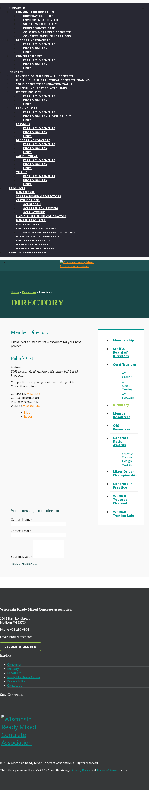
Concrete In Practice (123, 485)
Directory (121, 405)
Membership (123, 340)
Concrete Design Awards (120, 441)
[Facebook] (8, 705)
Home (15, 292)
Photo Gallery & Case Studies (47, 116)
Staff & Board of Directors (121, 352)
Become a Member (20, 646)
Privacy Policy (16, 681)
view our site (32, 406)
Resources (29, 292)
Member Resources (121, 415)
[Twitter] (23, 705)
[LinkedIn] (16, 705)
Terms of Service (107, 770)
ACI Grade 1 (127, 375)
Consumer (14, 664)
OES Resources (121, 427)
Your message (21, 557)
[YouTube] (12, 705)
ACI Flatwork (128, 396)
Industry (13, 669)
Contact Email (21, 531)
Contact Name (21, 519)
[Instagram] (19, 705)
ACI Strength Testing (128, 385)
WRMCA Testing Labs (124, 513)
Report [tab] (28, 417)
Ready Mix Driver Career (28, 252)
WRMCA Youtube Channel (120, 499)
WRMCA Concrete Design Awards (128, 459)
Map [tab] (27, 413)
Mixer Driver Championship (125, 473)
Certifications (125, 364)
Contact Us (14, 685)
